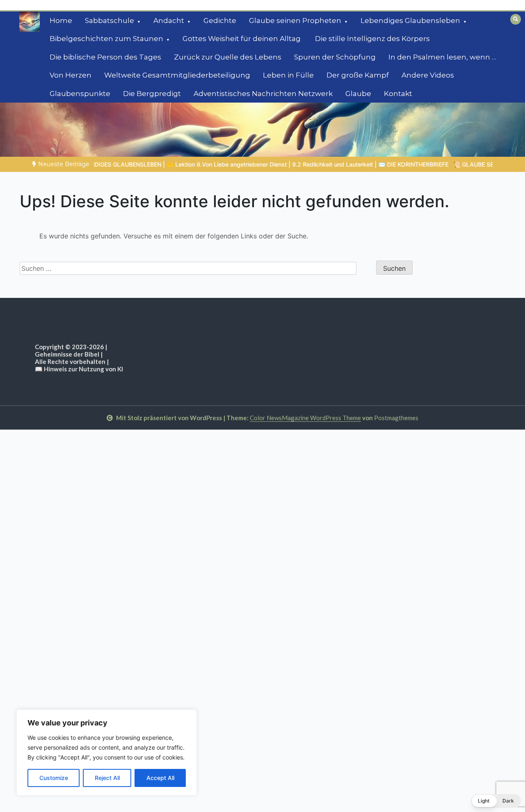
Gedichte (219, 20)
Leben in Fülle (288, 75)
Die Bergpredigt (152, 93)
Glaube (358, 93)
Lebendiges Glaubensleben (410, 20)
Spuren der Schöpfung (335, 57)
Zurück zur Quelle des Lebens (227, 57)
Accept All (160, 777)
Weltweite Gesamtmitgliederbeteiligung (177, 75)
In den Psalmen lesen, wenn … (442, 57)
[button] (496, 801)
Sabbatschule (109, 20)
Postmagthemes (396, 417)
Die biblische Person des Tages (105, 57)
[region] (106, 752)
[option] (203, 164)
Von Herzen (70, 75)
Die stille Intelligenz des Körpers (372, 38)
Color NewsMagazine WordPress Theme (305, 417)
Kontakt (398, 93)
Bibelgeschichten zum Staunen (106, 38)
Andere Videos (428, 75)
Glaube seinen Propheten (295, 20)
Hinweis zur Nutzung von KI (83, 369)
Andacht (168, 20)
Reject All (107, 777)
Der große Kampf (357, 75)
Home (61, 20)
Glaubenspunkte (80, 93)
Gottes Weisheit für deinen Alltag (242, 38)
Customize (53, 777)
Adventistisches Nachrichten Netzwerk (263, 93)
